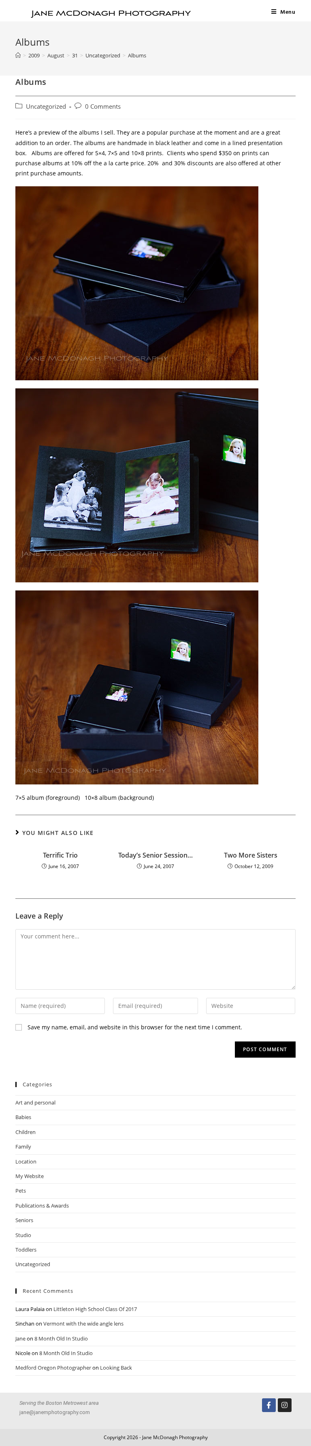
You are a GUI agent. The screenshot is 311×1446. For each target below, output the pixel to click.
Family (23, 1146)
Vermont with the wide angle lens (83, 1323)
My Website (29, 1176)
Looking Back (116, 1367)
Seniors (24, 1220)
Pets (20, 1190)
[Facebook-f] (269, 1405)
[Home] (18, 55)
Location (25, 1161)
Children (25, 1132)
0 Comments (103, 106)
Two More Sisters (250, 855)
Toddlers (25, 1249)
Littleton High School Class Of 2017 (95, 1309)
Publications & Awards (42, 1205)
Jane (20, 1338)
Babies (23, 1117)
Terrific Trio (60, 855)
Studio (23, 1235)
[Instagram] (285, 1405)
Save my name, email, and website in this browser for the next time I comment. (135, 1027)
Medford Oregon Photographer (53, 1367)
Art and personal (35, 1102)
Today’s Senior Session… (155, 855)
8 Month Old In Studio (61, 1338)
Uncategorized (46, 106)
